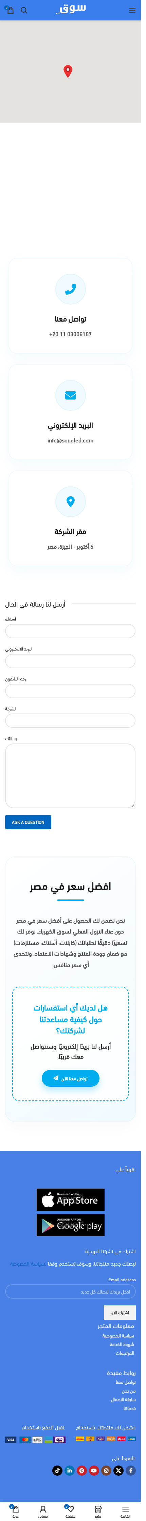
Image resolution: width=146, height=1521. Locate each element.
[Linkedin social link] (70, 1470)
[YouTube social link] (94, 1470)
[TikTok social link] (57, 1470)
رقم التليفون (15, 678)
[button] (67, 71)
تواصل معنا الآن (74, 1078)
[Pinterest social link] (82, 1470)
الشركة (11, 708)
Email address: (122, 1279)
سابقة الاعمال (123, 1399)
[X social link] (118, 1470)
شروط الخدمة (122, 1343)
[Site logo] (70, 9)
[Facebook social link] (131, 1470)
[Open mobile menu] (132, 10)
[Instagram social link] (106, 1470)
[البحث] (24, 10)
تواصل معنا (126, 1381)
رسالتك (11, 738)
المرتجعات (125, 1352)
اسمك (10, 618)
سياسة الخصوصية (118, 1335)
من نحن (129, 1390)
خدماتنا (130, 1408)
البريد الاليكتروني (19, 648)
